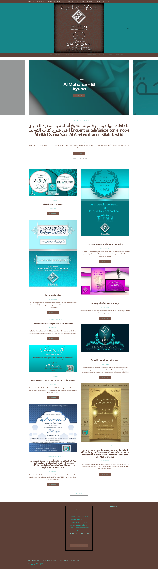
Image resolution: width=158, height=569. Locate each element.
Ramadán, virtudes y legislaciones (105, 360)
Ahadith (97, 1)
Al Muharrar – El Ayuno (53, 204)
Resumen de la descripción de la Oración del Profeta (53, 380)
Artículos (40, 1)
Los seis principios (53, 295)
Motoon (31, 1)
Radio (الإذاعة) (75, 560)
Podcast (106, 1)
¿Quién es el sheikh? (49, 560)
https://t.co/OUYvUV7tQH (79, 533)
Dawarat (70, 1)
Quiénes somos (33, 560)
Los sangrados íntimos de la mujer (105, 303)
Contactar (64, 560)
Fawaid (89, 1)
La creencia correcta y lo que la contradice (105, 244)
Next (80, 493)
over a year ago (79, 542)
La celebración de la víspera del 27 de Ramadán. (53, 323)
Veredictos (80, 1)
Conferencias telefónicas (56, 1)
